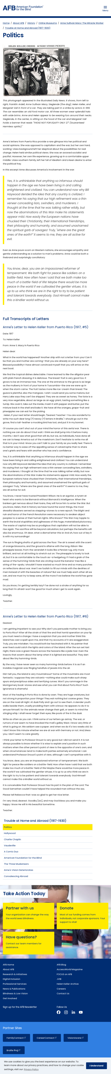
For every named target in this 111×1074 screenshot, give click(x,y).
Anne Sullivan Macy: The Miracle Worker (82, 23)
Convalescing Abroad (16, 876)
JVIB (59, 979)
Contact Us (63, 993)
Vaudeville (10, 845)
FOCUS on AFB (64, 974)
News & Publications (14, 988)
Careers (61, 988)
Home (6, 23)
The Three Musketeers (16, 864)
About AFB (18, 23)
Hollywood (10, 833)
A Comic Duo (11, 851)
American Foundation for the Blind (23, 857)
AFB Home (8, 964)
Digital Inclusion (11, 979)
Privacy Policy (31, 1069)
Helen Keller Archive (68, 983)
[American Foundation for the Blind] (23, 8)
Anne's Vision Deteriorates (18, 870)
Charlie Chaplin (12, 839)
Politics (8, 827)
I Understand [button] (96, 1065)
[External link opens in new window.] (58, 1012)
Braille (12, 1050)
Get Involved (10, 998)
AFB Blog (61, 964)
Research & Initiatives (15, 974)
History (31, 23)
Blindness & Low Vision (15, 993)
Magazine (70, 969)
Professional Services (15, 983)
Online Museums (47, 23)
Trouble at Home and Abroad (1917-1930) (27, 28)
